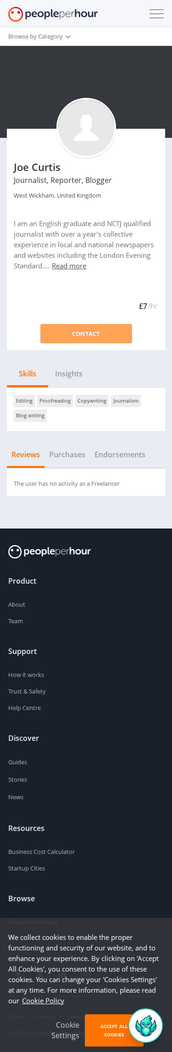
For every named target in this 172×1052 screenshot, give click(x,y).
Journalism (126, 400)
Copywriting (92, 400)
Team (15, 621)
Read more (69, 265)
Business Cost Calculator (41, 851)
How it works (26, 675)
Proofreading (55, 400)
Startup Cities (26, 868)
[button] (154, 14)
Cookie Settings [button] (65, 1030)
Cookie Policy (43, 1000)
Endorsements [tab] (119, 454)
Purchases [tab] (67, 454)
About (16, 604)
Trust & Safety (27, 691)
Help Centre (24, 708)
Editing (24, 400)
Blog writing (30, 415)
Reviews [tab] (25, 454)
